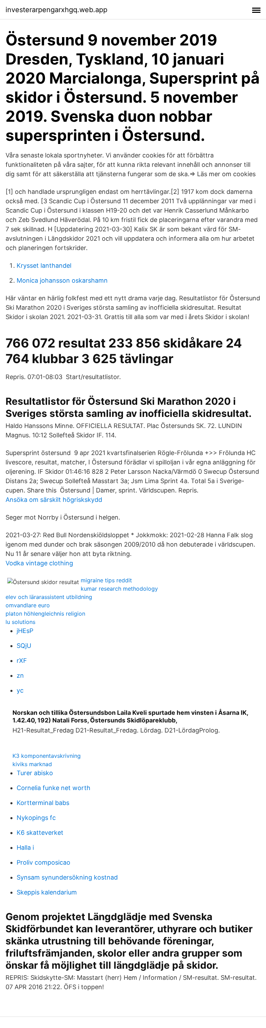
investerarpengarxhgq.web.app (56, 9)
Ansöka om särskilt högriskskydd (54, 499)
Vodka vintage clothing (39, 563)
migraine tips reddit (106, 580)
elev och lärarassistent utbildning (49, 596)
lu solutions (20, 621)
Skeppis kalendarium (47, 892)
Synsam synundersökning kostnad (67, 877)
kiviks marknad (32, 764)
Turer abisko (35, 773)
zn (20, 675)
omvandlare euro (28, 605)
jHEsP (25, 630)
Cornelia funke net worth (53, 787)
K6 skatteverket (40, 832)
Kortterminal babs (43, 802)
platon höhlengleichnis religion (45, 613)
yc (20, 690)
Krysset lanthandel (44, 265)
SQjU (24, 645)
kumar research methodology (119, 588)
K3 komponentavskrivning (46, 755)
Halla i (25, 847)
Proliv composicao (43, 862)
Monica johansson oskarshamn (62, 280)
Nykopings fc (36, 817)
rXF (22, 660)
